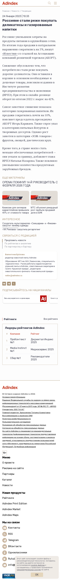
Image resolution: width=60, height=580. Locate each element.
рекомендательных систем (29, 570)
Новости (15, 11)
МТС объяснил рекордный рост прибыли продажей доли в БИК (44, 210)
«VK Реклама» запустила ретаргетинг (21, 230)
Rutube (12, 558)
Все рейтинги (51, 319)
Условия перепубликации (13, 397)
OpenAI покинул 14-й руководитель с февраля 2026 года (30, 184)
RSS (10, 534)
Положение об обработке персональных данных (24, 425)
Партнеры (8, 473)
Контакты (14, 527)
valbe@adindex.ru (13, 276)
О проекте (8, 462)
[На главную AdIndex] (30, 387)
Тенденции (26, 11)
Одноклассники (17, 552)
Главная (6, 11)
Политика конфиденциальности (16, 419)
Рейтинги (8, 498)
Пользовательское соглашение (16, 422)
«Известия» (10, 53)
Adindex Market (11, 509)
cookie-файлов (38, 565)
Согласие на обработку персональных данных (23, 428)
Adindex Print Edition (14, 503)
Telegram (13, 540)
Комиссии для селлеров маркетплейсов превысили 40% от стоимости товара (15, 210)
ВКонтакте (14, 546)
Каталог (7, 479)
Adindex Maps (10, 515)
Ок (36, 574)
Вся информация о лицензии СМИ (17, 416)
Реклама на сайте (13, 468)
